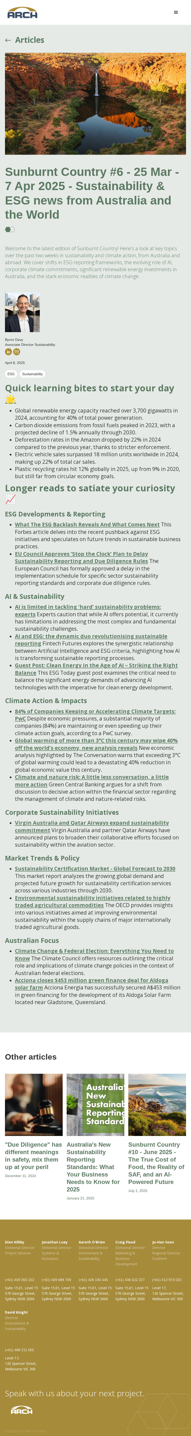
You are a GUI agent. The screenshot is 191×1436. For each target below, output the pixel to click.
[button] (176, 12)
